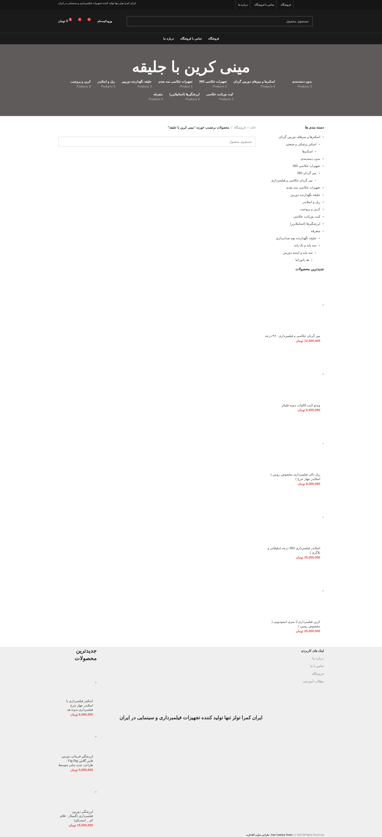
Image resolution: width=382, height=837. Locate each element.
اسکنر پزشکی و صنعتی (301, 144)
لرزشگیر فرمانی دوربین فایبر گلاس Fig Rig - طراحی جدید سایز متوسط (75, 760)
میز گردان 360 (306, 173)
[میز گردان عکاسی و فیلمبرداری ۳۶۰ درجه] (291, 305)
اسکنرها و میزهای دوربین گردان (299, 137)
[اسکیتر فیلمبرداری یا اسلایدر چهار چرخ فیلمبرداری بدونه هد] (75, 682)
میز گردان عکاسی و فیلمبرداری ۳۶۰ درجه (292, 336)
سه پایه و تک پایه (305, 245)
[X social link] (315, 4)
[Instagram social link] (310, 4)
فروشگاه (240, 127)
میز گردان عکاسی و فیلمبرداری (292, 180)
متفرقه (315, 231)
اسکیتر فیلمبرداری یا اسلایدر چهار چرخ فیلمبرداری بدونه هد (79, 705)
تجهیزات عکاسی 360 (306, 166)
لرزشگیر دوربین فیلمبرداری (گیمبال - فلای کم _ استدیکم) (76, 816)
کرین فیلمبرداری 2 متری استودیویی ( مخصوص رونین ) (296, 624)
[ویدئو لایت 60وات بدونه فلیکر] (291, 374)
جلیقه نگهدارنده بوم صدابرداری (296, 238)
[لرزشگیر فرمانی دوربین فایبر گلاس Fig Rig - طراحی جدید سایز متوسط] (75, 736)
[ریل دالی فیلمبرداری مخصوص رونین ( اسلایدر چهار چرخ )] (291, 443)
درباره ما (318, 658)
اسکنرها (307, 151)
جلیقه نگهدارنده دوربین (305, 195)
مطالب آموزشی (313, 681)
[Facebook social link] (321, 4)
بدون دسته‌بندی (310, 158)
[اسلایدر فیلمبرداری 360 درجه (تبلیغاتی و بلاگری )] (291, 517)
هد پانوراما (302, 260)
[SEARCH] (132, 21)
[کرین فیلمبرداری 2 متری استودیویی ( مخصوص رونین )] (291, 590)
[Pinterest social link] (298, 4)
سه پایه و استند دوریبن (298, 252)
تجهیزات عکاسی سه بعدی (303, 187)
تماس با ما (317, 666)
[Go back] (255, 66)
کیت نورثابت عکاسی (306, 216)
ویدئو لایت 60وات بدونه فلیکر (301, 405)
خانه (253, 127)
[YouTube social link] (304, 4)
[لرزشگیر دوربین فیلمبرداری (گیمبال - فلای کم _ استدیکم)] (75, 791)
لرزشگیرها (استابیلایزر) (305, 223)
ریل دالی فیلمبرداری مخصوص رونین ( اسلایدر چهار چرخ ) (295, 477)
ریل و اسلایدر (311, 202)
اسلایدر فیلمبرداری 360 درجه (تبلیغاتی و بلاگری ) (294, 550)
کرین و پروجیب (310, 209)
